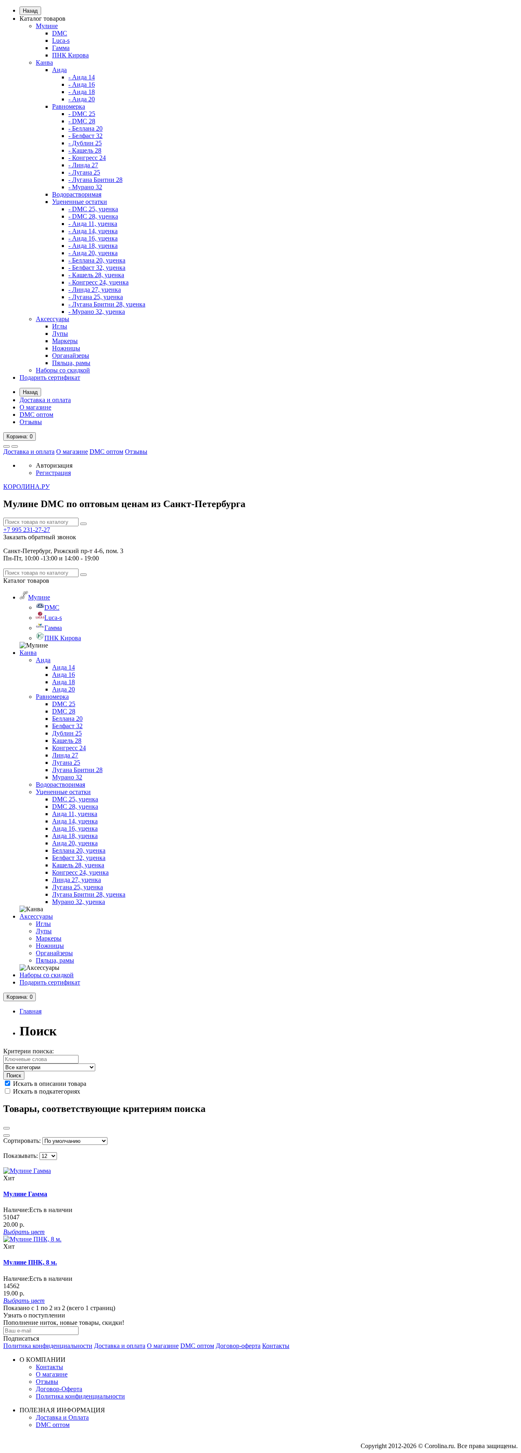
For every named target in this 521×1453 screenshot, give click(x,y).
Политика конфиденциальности (47, 1345)
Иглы (59, 326)
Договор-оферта (238, 1345)
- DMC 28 (81, 121)
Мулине (47, 25)
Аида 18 (63, 681)
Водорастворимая (76, 194)
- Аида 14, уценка (93, 231)
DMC (59, 33)
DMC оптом (36, 414)
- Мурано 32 (85, 187)
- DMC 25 (81, 113)
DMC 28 (63, 711)
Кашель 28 (66, 740)
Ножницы (66, 348)
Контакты (275, 1345)
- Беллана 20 (85, 128)
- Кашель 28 (84, 150)
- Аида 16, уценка (93, 238)
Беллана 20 (67, 718)
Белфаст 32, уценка (78, 857)
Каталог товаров (43, 18)
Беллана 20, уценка (78, 850)
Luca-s (61, 40)
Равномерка (68, 106)
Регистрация (53, 472)
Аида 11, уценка (74, 813)
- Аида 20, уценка (93, 252)
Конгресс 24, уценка (80, 872)
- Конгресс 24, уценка (98, 282)
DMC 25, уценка (75, 799)
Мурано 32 (67, 777)
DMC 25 (63, 703)
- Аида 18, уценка (93, 245)
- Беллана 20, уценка (96, 260)
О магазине (35, 407)
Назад (30, 11)
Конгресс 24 (69, 747)
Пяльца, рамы (71, 362)
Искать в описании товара (48, 1083)
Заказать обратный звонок (39, 537)
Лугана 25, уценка (77, 887)
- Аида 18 (81, 91)
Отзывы (31, 421)
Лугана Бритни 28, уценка (88, 894)
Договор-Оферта (59, 1388)
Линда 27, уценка (76, 879)
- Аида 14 (81, 77)
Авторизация (54, 465)
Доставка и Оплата (62, 1417)
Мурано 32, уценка (78, 901)
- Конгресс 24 (87, 157)
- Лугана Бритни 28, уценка (106, 304)
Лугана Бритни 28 (77, 769)
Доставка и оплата (45, 399)
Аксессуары (52, 318)
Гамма (61, 47)
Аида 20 (63, 689)
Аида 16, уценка (75, 828)
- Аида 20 (81, 99)
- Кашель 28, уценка (96, 274)
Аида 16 (63, 674)
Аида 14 (63, 667)
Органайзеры (70, 355)
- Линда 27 (83, 165)
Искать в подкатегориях (45, 1091)
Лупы (60, 333)
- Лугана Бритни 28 (95, 179)
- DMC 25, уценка (93, 209)
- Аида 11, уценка (92, 223)
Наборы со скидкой (63, 370)
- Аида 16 (81, 84)
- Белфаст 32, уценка (96, 267)
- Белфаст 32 (85, 135)
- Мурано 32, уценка (96, 311)
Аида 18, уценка (75, 835)
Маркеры (65, 340)
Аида (59, 69)
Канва (44, 62)
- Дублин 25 (85, 143)
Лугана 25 (66, 762)
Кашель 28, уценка (78, 865)
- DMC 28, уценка (93, 216)
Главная (31, 1011)
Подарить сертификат (50, 377)
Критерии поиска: (28, 1051)
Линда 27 (65, 755)
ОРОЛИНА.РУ (26, 486)
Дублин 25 (67, 733)
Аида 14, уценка (75, 821)
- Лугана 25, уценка (95, 296)
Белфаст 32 (67, 725)
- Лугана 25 (84, 172)
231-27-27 (26, 529)
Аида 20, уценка (75, 843)
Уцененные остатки (79, 201)
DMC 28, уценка (75, 806)
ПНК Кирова (70, 55)
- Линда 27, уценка (94, 289)
